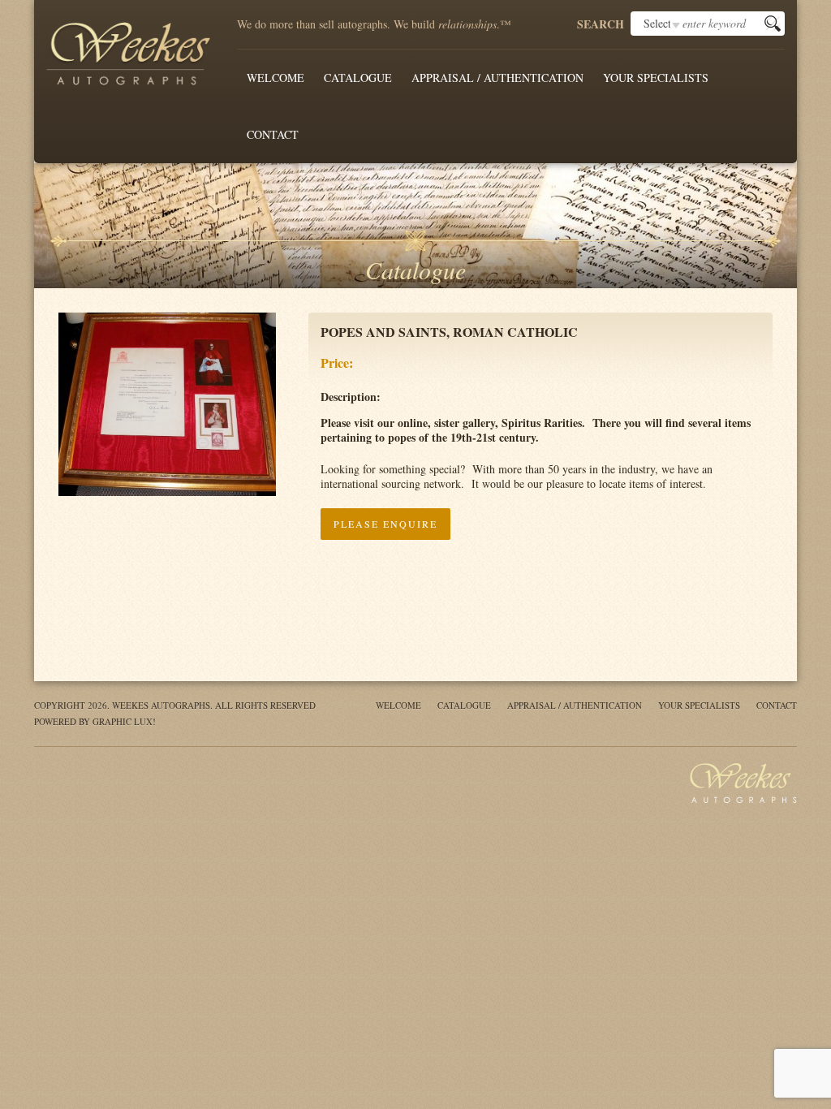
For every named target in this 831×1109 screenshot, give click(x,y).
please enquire (385, 523)
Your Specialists (655, 77)
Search (600, 24)
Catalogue (358, 77)
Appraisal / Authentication (497, 77)
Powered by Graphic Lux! (95, 721)
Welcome (275, 77)
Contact (273, 134)
